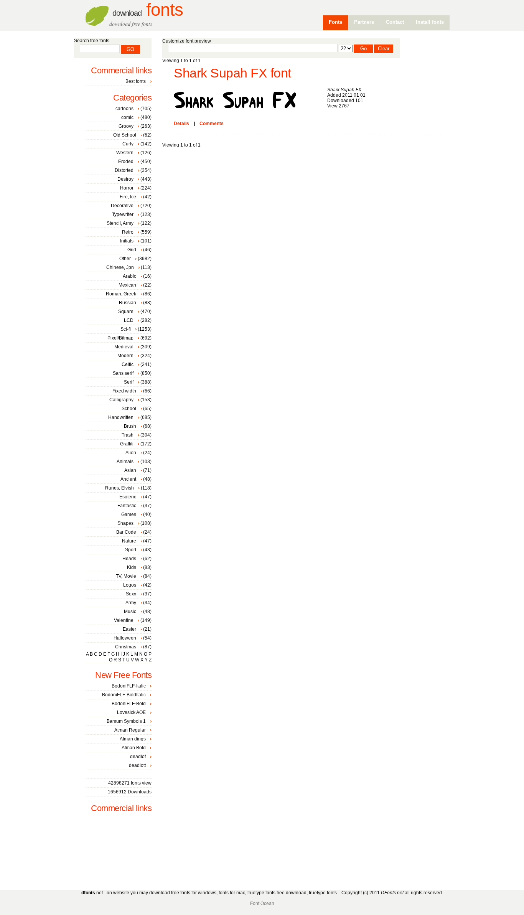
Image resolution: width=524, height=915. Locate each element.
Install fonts (430, 22)
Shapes (125, 523)
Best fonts (135, 81)
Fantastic (126, 505)
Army (130, 602)
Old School (124, 135)
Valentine (123, 620)
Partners (364, 22)
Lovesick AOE (131, 712)
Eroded (125, 161)
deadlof (138, 756)
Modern (125, 355)
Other (125, 258)
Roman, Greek (121, 294)
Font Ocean (262, 903)
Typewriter (122, 214)
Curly (127, 144)
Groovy (126, 126)
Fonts (147, 10)
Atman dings (133, 739)
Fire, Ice (128, 196)
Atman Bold (134, 747)
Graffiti (126, 444)
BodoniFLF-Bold (129, 703)
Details (181, 123)
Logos (129, 585)
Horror (126, 188)
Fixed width (124, 391)
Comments (211, 123)
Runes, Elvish (119, 488)
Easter (129, 629)
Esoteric (127, 497)
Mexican (127, 285)
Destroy (125, 179)
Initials (126, 241)
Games (128, 514)
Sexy (131, 594)
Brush (130, 426)
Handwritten (120, 417)
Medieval (123, 347)
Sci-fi (125, 329)
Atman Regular (130, 730)
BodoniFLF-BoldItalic (124, 694)
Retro (127, 232)
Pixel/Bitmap (120, 338)
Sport (130, 549)
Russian (127, 302)
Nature (129, 541)
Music (130, 611)
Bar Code (126, 532)
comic (127, 117)
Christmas (125, 647)
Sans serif (123, 373)
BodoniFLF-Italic (129, 686)
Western (124, 152)
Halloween (125, 638)
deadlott (137, 765)
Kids (131, 567)
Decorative (122, 205)
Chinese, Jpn (120, 267)
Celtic (127, 364)
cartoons (124, 108)
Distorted (124, 170)
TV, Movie (126, 576)
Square (125, 311)
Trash (127, 435)
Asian (130, 470)
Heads (129, 558)
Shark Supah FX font (232, 73)
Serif (128, 382)
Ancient (128, 479)
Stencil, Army (120, 223)
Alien (130, 452)
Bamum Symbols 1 (126, 721)
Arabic (129, 276)
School (129, 408)
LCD (128, 320)
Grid (131, 249)
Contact (395, 22)
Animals (125, 461)
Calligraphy (121, 399)
